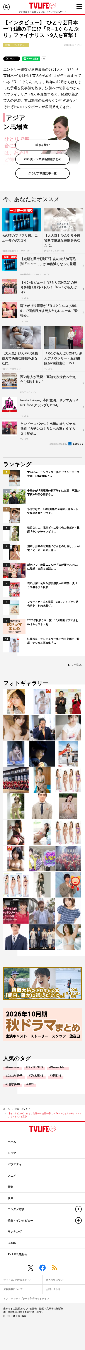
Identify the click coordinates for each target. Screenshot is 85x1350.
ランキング (15, 1231)
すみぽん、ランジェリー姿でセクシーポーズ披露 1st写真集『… (53, 474)
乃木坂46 (37, 1075)
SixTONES (35, 1067)
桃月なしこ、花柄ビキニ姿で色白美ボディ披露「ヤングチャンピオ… (53, 529)
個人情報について (55, 1279)
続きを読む (43, 145)
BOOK (12, 1243)
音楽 (10, 1186)
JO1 (31, 1084)
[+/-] (78, 1209)
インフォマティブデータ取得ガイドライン (26, 1298)
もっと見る (75, 665)
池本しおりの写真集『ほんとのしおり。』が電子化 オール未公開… (53, 548)
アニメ (12, 1175)
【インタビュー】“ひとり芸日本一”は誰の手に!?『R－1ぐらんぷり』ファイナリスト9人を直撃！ (45, 1115)
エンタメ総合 (16, 1209)
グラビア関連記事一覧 (42, 173)
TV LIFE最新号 (17, 1254)
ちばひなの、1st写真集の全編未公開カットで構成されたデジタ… (52, 511)
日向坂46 (13, 1084)
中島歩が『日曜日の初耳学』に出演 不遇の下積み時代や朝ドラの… (53, 492)
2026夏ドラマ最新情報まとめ (42, 159)
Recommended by (58, 444)
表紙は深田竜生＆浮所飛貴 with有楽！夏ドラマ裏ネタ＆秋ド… (52, 585)
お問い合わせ (53, 1289)
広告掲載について (13, 1289)
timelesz (13, 1067)
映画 (10, 1198)
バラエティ (15, 1164)
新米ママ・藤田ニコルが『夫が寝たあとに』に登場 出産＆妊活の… (53, 566)
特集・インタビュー (24, 1109)
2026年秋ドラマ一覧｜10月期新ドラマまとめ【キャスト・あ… (52, 622)
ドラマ (12, 1153)
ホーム (6, 1109)
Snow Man (58, 1067)
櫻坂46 (56, 1075)
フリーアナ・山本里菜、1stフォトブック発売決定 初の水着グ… (52, 603)
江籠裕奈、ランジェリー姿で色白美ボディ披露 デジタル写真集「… (53, 640)
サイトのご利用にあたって (17, 1279)
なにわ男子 (14, 1075)
